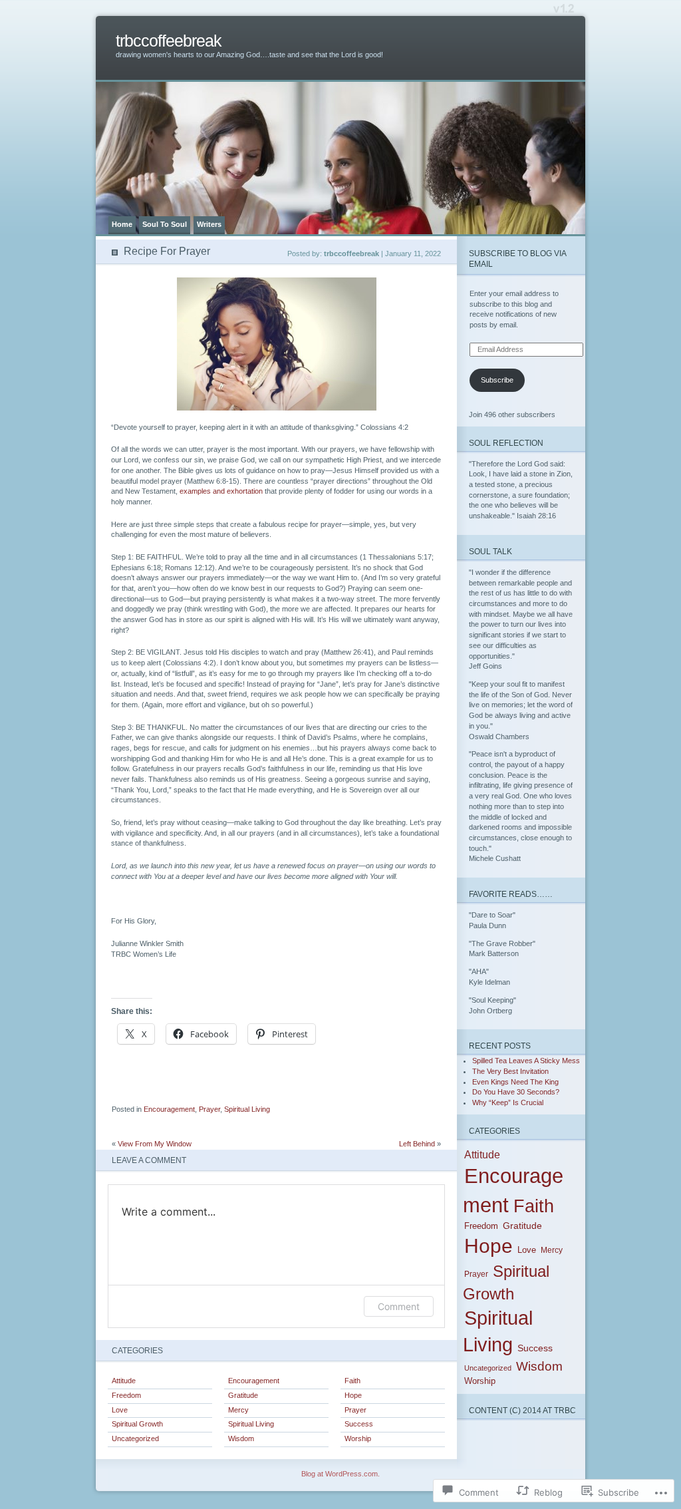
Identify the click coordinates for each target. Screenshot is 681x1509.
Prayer (209, 1109)
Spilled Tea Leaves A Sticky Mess (526, 1061)
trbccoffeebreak (168, 41)
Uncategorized (135, 1438)
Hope (353, 1395)
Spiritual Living (247, 1109)
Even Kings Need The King (515, 1082)
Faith (352, 1381)
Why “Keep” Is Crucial (507, 1102)
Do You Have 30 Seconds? (515, 1092)
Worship (357, 1438)
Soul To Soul (164, 224)
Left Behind (417, 1144)
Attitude (124, 1381)
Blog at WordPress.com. (340, 1474)
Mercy (238, 1410)
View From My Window (155, 1144)
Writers (209, 224)
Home (122, 224)
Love (120, 1410)
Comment (399, 1306)
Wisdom (241, 1438)
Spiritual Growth (137, 1424)
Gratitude (243, 1395)
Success (358, 1424)
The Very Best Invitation (510, 1071)
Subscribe (497, 380)
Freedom (126, 1395)
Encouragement (169, 1109)
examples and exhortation (221, 491)
